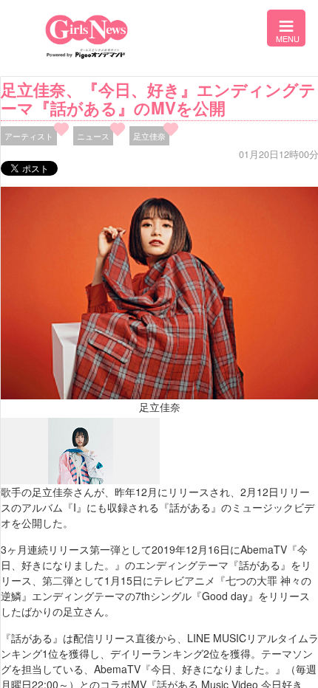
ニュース (93, 136)
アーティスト (28, 136)
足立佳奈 (149, 136)
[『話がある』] (80, 480)
